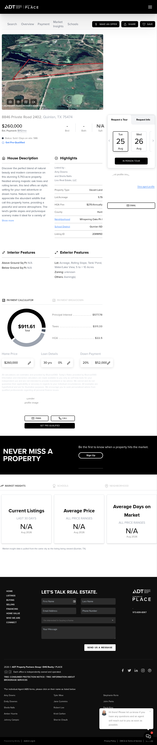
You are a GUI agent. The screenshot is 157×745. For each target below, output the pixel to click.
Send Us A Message (100, 647)
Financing (12, 609)
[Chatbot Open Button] (148, 736)
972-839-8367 (140, 612)
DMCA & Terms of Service (131, 741)
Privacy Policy (110, 741)
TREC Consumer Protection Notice (24, 677)
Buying (10, 600)
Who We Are (13, 618)
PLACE (59, 667)
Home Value (13, 613)
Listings (10, 595)
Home (9, 591)
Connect (11, 622)
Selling (10, 604)
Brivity (17, 741)
